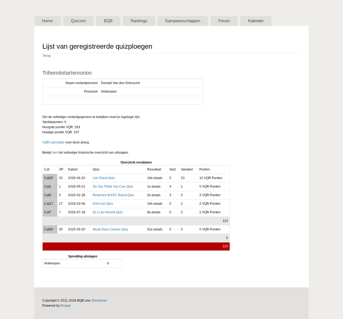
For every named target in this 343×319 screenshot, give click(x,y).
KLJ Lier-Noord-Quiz (108, 212)
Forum (224, 21)
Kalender (256, 21)
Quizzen (78, 21)
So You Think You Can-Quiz (113, 186)
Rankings (139, 21)
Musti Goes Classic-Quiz (110, 229)
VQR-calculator (53, 142)
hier (55, 152)
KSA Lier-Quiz (103, 204)
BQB (108, 21)
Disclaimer (99, 300)
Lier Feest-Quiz (104, 178)
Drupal (65, 305)
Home (47, 21)
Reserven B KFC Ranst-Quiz (113, 195)
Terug (46, 56)
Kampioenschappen (182, 21)
